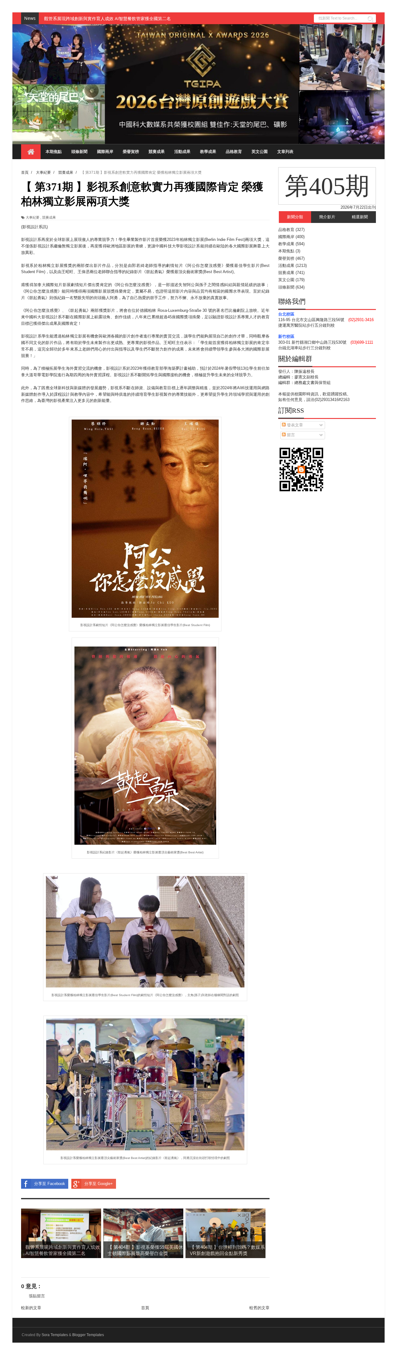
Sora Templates (55, 1335)
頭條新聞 (79, 151)
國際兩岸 (105, 151)
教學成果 (208, 151)
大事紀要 (32, 217)
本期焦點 (54, 151)
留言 (290, 435)
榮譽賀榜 (131, 151)
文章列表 (285, 151)
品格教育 (234, 151)
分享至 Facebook (49, 1183)
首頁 (145, 1307)
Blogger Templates (88, 1335)
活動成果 (182, 151)
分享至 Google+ (98, 1183)
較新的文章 (31, 1307)
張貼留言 (37, 1296)
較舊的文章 (259, 1307)
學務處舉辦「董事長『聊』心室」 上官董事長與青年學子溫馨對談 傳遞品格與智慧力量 (128, 18)
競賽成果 (157, 151)
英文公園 (260, 151)
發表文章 (294, 425)
